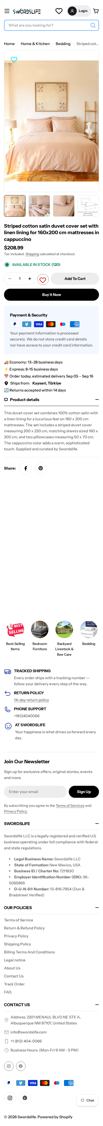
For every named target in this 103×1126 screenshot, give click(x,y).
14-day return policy (31, 699)
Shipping (32, 254)
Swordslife (27, 1116)
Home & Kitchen (35, 43)
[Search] (93, 25)
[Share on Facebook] (26, 468)
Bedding (63, 43)
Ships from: (35, 383)
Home (9, 43)
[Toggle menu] (7, 11)
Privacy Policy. (16, 811)
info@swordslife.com (28, 1032)
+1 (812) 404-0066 (26, 1041)
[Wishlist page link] (59, 11)
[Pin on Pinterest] (41, 468)
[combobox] (51, 25)
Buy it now (51, 294)
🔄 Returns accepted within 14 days (35, 390)
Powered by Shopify (55, 1116)
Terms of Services (70, 805)
